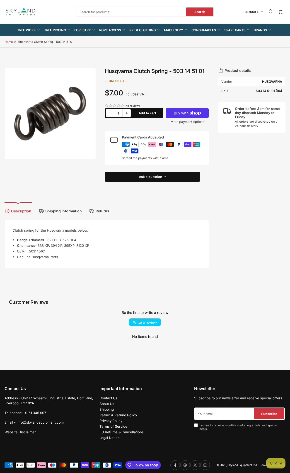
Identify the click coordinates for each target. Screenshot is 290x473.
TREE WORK (26, 30)
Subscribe (269, 414)
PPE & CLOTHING (142, 30)
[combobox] (145, 12)
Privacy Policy (110, 421)
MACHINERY (173, 30)
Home (9, 42)
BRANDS (260, 30)
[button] (114, 105)
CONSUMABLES (203, 30)
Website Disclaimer (20, 432)
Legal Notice (109, 438)
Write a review (145, 322)
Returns (102, 211)
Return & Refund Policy (118, 415)
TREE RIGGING (55, 30)
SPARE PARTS (234, 30)
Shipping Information (63, 211)
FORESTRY (82, 30)
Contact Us (108, 398)
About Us (106, 404)
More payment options (187, 122)
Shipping (106, 409)
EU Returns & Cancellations (121, 432)
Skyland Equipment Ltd (242, 465)
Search (199, 12)
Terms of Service (113, 426)
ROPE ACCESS (110, 30)
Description (21, 211)
